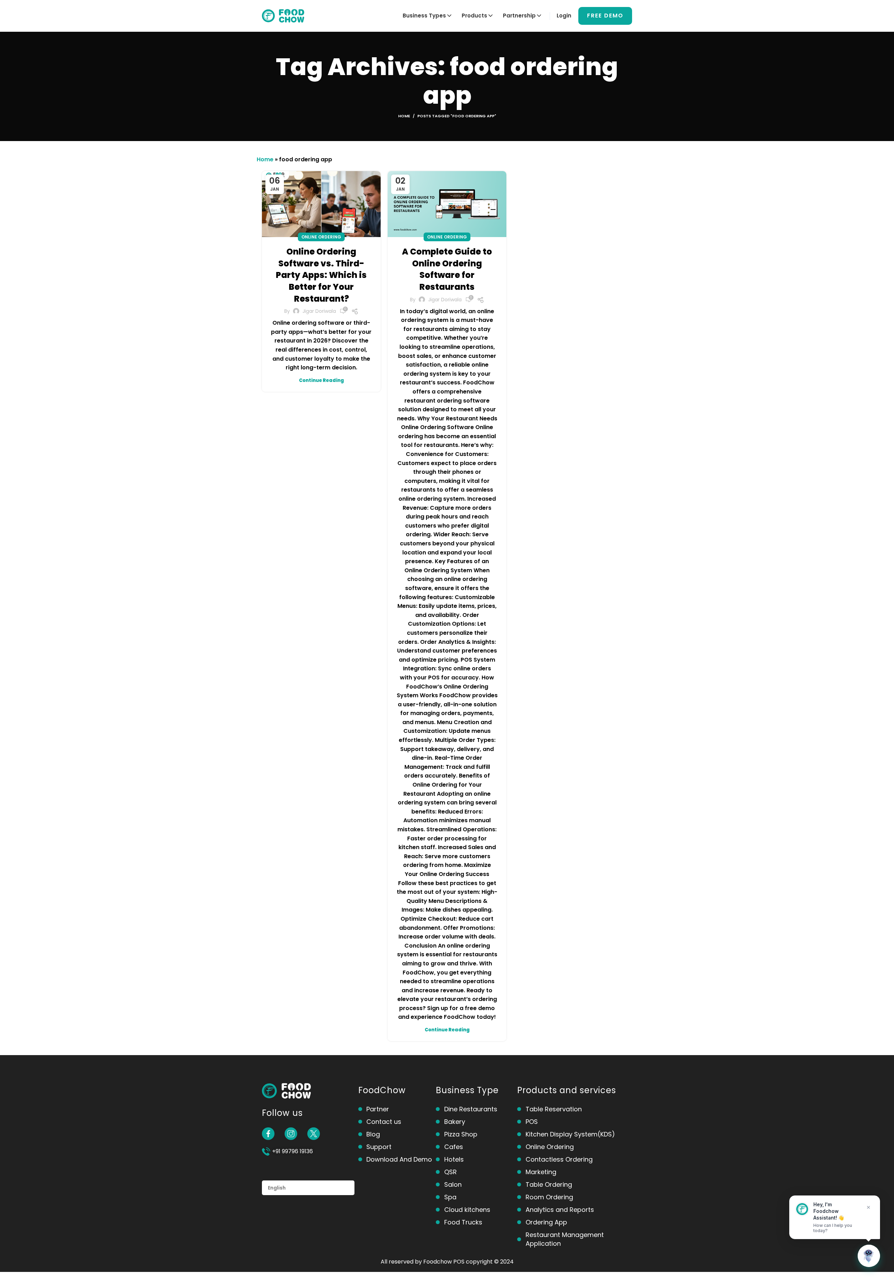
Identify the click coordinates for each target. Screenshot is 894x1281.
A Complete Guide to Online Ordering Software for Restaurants (447, 269)
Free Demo (605, 16)
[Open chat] (869, 1256)
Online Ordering (321, 237)
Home (404, 116)
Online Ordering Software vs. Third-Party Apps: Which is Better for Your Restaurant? (321, 275)
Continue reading (321, 380)
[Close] (868, 1207)
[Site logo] (283, 15)
